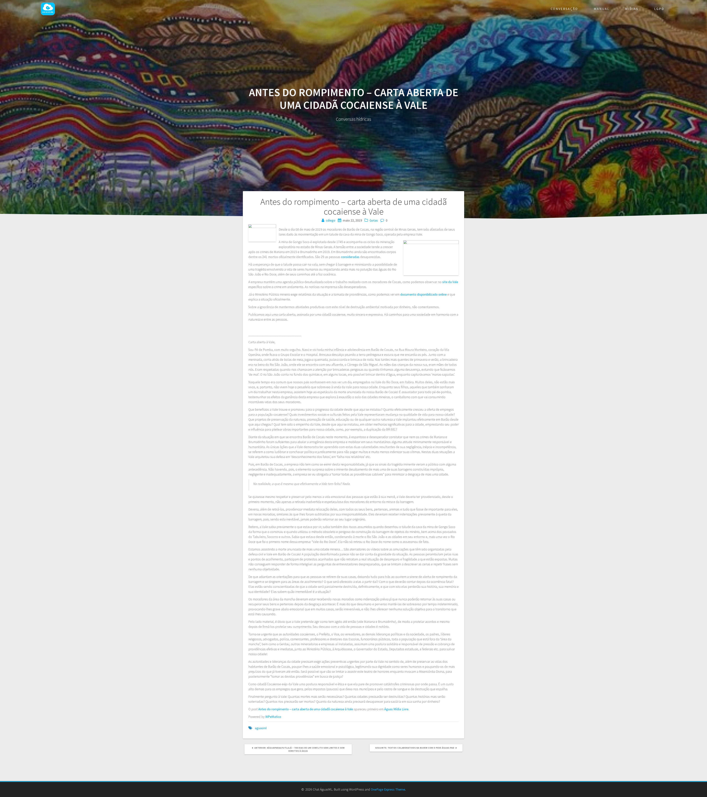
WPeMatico (273, 717)
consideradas (350, 257)
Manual (601, 9)
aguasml (261, 728)
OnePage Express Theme (388, 789)
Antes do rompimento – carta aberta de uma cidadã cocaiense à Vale (305, 709)
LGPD (659, 9)
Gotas (374, 220)
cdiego (330, 220)
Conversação (564, 9)
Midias (631, 9)
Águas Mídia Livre (396, 709)
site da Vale (450, 282)
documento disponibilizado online (423, 294)
